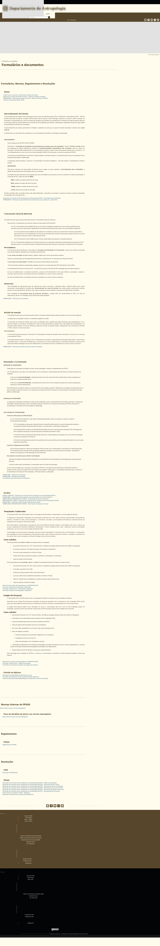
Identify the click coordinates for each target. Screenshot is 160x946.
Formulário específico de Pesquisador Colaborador (17, 590)
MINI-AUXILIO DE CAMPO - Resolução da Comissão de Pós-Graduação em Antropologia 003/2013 (31, 500)
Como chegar (28, 818)
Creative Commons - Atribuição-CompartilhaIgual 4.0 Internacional (69, 934)
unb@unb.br (30, 923)
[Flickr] (155, 20)
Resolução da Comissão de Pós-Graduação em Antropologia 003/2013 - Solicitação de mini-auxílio (31, 784)
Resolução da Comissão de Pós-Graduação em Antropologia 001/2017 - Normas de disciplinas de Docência (33, 789)
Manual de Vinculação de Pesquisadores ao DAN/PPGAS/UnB (20, 585)
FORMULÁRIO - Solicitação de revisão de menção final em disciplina (22, 347)
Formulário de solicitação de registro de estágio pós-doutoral (20, 665)
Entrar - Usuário (28, 819)
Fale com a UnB (30, 876)
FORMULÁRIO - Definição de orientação (14, 475)
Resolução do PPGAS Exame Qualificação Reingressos (18, 794)
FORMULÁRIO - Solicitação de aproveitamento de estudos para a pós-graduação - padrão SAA (30, 200)
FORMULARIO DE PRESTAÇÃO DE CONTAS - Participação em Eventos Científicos (26, 499)
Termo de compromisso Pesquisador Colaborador (17, 587)
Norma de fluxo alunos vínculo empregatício (13, 708)
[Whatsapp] (158, 20)
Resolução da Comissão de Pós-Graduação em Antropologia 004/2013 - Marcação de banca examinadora (33, 786)
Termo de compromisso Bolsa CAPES (13, 100)
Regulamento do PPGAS (9, 745)
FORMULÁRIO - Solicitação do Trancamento (15, 298)
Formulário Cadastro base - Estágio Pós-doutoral (16, 663)
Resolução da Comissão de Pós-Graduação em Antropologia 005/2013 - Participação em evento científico (33, 788)
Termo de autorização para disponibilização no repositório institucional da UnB (25, 678)
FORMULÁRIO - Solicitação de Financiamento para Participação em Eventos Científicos (27, 497)
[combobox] (38, 17)
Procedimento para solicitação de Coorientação (16, 478)
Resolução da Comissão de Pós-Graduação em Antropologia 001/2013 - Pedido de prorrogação (30, 783)
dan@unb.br (28, 863)
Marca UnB (30, 879)
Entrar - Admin (28, 821)
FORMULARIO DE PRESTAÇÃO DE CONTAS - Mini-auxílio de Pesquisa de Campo (25, 504)
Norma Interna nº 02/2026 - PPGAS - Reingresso (16, 793)
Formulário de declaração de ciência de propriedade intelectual (21, 677)
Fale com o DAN (28, 816)
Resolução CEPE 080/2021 (10, 773)
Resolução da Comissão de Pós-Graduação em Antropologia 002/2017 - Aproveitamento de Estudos (31, 791)
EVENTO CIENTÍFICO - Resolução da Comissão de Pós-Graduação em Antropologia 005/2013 (29, 495)
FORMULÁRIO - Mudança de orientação (14, 476)
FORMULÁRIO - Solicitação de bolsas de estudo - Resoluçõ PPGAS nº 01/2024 (25, 98)
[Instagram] (145, 20)
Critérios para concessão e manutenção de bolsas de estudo (20, 95)
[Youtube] (151, 20)
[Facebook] (148, 20)
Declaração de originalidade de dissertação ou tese (17, 675)
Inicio (48, 23)
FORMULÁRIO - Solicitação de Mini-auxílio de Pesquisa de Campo (21, 502)
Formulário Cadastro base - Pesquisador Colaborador (18, 589)
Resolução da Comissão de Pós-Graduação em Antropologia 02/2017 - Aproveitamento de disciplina (32, 198)
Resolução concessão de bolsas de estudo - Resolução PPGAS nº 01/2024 (24, 97)
